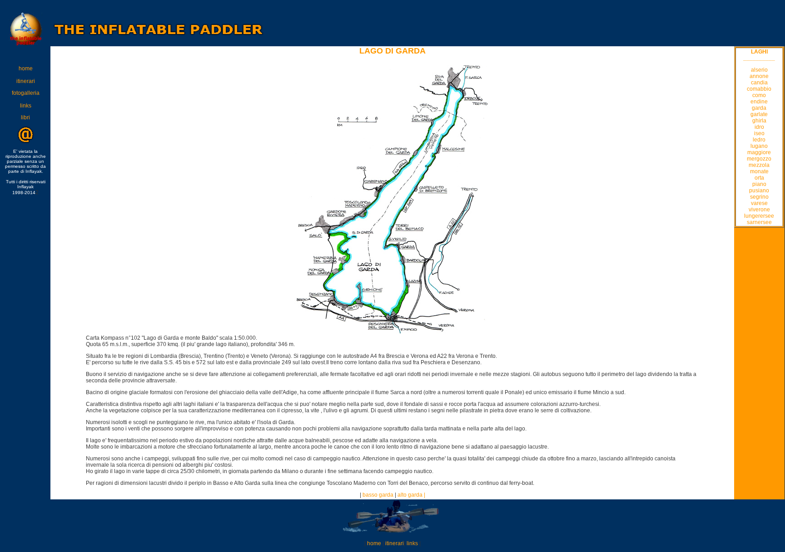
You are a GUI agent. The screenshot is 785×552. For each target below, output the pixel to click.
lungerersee (759, 216)
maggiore (759, 152)
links (25, 106)
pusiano (759, 190)
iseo (759, 133)
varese (759, 203)
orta (759, 178)
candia (759, 82)
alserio (759, 70)
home (26, 68)
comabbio (759, 89)
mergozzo (759, 159)
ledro (759, 140)
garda (759, 108)
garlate (759, 114)
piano (759, 184)
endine (759, 101)
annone (759, 76)
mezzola (759, 165)
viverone (759, 209)
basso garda (377, 495)
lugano (759, 146)
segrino (759, 197)
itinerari (25, 81)
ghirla (759, 120)
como (759, 95)
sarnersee (759, 222)
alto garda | (410, 495)
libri (25, 117)
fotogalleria (26, 93)
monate (759, 171)
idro (759, 127)
